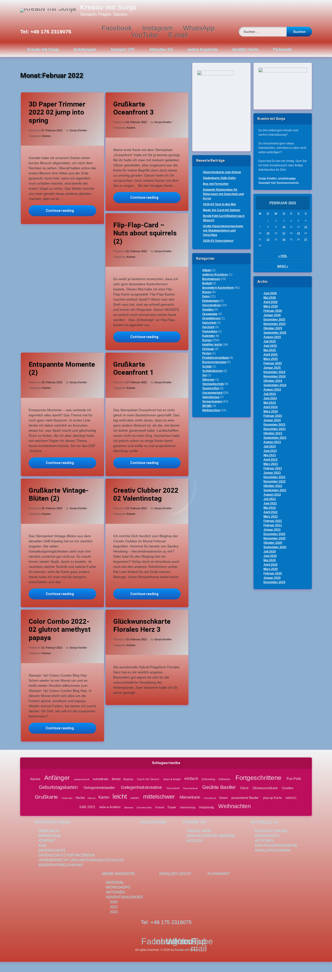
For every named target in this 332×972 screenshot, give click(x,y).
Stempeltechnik (213, 384)
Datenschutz (51, 850)
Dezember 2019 (274, 582)
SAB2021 (291, 797)
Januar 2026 (272, 315)
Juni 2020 (270, 556)
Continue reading (71, 211)
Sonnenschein (144, 807)
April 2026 (270, 302)
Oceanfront (210, 798)
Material (115, 882)
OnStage (208, 349)
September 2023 (274, 437)
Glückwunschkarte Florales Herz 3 (142, 625)
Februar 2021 (272, 525)
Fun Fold (294, 779)
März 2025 (270, 359)
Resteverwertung (214, 362)
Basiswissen (211, 279)
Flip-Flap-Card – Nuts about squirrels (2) (145, 233)
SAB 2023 (87, 807)
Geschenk (173, 788)
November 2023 (274, 429)
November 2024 (274, 376)
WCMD (207, 406)
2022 (114, 907)
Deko (206, 296)
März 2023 (270, 464)
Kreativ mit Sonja (43, 49)
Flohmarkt (282, 49)
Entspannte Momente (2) (62, 368)
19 (298, 233)
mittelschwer (159, 797)
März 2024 (270, 411)
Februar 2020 (272, 573)
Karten (46, 135)
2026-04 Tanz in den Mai (219, 204)
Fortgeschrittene (258, 777)
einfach (191, 778)
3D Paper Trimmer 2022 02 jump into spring (57, 112)
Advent (35, 778)
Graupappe (210, 314)
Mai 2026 (269, 297)
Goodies (208, 309)
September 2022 (274, 490)
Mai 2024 (269, 402)
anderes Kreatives (215, 274)
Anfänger (57, 777)
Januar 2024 (272, 420)
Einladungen (210, 301)
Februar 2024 (272, 416)
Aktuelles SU (161, 49)
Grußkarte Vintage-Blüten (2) (59, 494)
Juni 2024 (270, 398)
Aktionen (264, 840)
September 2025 (274, 332)
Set (204, 375)
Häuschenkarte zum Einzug (222, 172)
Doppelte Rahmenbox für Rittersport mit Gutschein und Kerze (223, 194)
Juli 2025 (269, 341)
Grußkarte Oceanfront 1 (133, 368)
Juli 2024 (269, 394)
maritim (134, 797)
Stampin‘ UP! (123, 49)
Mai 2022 (269, 507)
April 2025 (270, 354)
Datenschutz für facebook (66, 855)
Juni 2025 (270, 346)
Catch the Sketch (148, 779)
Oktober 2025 (272, 328)
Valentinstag (210, 397)
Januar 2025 (272, 367)
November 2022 (274, 481)
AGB (42, 845)
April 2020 (270, 564)
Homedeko (209, 331)
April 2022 (270, 512)
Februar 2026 (272, 310)
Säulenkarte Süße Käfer (219, 178)
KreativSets (267, 836)
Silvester (208, 379)
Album (206, 270)
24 (283, 239)
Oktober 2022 (272, 486)
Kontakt (46, 840)
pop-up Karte (272, 797)
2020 (114, 902)
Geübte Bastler (219, 787)
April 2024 (270, 407)
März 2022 (270, 516)
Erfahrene (224, 778)
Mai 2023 (269, 455)
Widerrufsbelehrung (60, 865)
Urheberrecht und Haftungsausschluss (81, 860)
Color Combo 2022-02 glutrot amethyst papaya (60, 629)
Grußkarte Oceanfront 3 (133, 108)
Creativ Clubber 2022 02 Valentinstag (145, 494)
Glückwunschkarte (265, 787)
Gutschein (209, 322)
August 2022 (272, 494)
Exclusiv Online (271, 831)
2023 (114, 912)
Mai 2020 (269, 560)
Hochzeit (208, 327)
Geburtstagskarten (58, 787)
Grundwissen (211, 318)
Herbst (80, 797)
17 (283, 233)
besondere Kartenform (218, 287)
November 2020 (274, 538)
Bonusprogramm (272, 850)
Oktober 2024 (272, 381)
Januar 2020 (272, 578)
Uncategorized (212, 392)
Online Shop (198, 831)
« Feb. (282, 256)
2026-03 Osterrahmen (218, 240)
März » (282, 266)
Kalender (208, 336)
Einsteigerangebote (276, 845)
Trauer (171, 807)
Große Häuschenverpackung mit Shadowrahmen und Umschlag (223, 230)
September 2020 (274, 547)
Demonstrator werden (210, 836)
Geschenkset (211, 305)
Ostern (223, 798)
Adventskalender (124, 897)
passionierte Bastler (245, 797)
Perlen (206, 353)
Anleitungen (84, 49)
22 (268, 239)
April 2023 (270, 459)
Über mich (48, 831)
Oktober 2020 (272, 542)
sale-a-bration (110, 807)
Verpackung (206, 807)
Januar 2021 (272, 529)
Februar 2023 (272, 468)
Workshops (118, 887)
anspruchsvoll (81, 779)
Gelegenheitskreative (141, 787)
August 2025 (272, 337)
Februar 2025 (272, 363)
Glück (244, 787)
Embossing (208, 778)
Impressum (49, 836)
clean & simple (172, 778)
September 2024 (274, 385)
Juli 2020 (269, 551)
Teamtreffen (210, 388)
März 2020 (270, 569)
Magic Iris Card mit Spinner (221, 210)
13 (305, 226)
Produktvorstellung (215, 357)
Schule (207, 366)
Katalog (194, 840)
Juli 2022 (269, 499)
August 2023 (272, 442)
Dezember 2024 (274, 372)
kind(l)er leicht (245, 49)
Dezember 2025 (274, 319)
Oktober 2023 (272, 433)
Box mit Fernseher (216, 184)
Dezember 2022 (274, 477)
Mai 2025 (269, 350)
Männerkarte (190, 797)
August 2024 (272, 389)
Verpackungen (212, 401)
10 (283, 226)
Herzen (92, 798)
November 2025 (274, 324)
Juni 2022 (270, 503)
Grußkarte (46, 797)
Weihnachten (211, 410)
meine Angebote (203, 49)
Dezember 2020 (274, 534)
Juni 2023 (270, 451)
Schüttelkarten (212, 371)
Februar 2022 (272, 521)
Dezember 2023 (274, 424)
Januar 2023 (272, 472)
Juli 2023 (269, 446)
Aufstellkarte (100, 779)
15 (268, 233)
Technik (159, 807)
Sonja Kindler (78, 130)
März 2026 (270, 306)
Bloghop (128, 778)
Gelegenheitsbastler (99, 788)
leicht (120, 796)
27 (305, 239)
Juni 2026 (270, 293)
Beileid (207, 283)
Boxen (206, 292)
